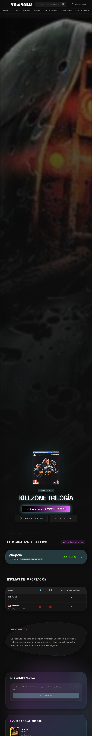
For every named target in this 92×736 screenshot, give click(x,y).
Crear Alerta (64, 518)
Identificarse (46, 696)
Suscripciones (66, 11)
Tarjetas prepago (50, 11)
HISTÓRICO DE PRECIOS (73, 542)
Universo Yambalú (82, 11)
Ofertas (37, 11)
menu (5, 4)
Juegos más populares (11, 11)
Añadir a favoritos (31, 518)
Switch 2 (26, 11)
